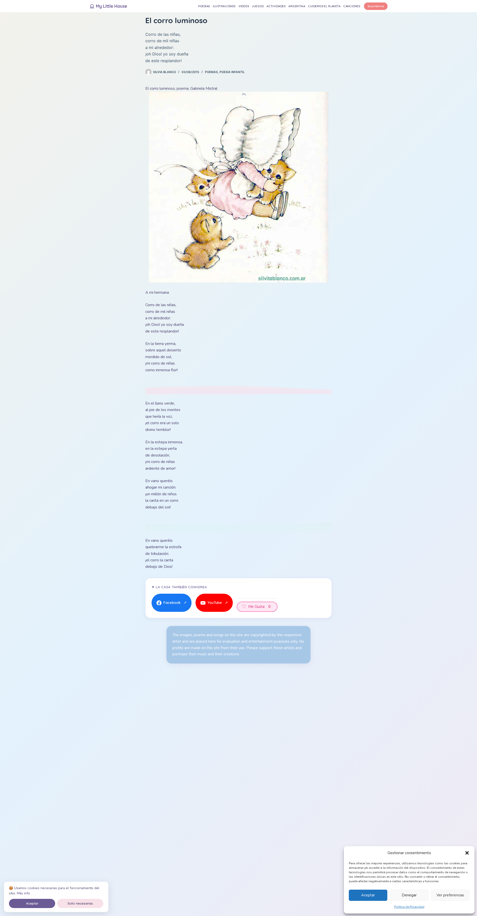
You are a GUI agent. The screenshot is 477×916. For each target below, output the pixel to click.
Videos (243, 6)
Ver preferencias (450, 895)
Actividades (276, 6)
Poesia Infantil (232, 72)
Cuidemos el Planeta (324, 6)
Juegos (258, 6)
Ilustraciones (224, 6)
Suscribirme (376, 6)
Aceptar (368, 895)
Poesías (204, 6)
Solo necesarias (80, 903)
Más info (23, 893)
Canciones (351, 6)
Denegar (409, 895)
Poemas (211, 72)
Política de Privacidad (409, 907)
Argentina (296, 6)
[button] (467, 852)
